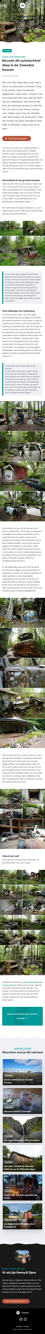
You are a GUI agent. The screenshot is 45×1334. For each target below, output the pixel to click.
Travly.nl (25, 1313)
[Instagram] (20, 1320)
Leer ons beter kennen (14, 1301)
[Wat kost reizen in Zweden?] (22, 1101)
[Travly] (22, 5)
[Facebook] (24, 1320)
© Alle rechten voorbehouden (22, 1329)
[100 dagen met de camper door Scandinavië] (22, 1216)
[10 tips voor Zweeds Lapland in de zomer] (22, 1187)
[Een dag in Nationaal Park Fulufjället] (22, 1129)
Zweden (7, 51)
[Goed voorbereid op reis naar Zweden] (22, 1072)
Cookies (19, 1326)
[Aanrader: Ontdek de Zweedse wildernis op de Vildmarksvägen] (22, 1158)
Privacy (26, 1326)
